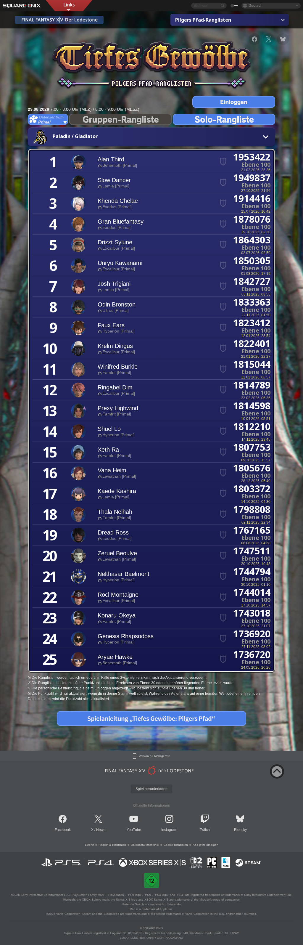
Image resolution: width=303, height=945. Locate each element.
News (100, 830)
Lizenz (89, 844)
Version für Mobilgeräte (154, 756)
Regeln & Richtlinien (112, 844)
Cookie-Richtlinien (176, 844)
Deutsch (255, 5)
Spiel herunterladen (151, 789)
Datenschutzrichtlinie (145, 844)
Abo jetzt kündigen (205, 844)
